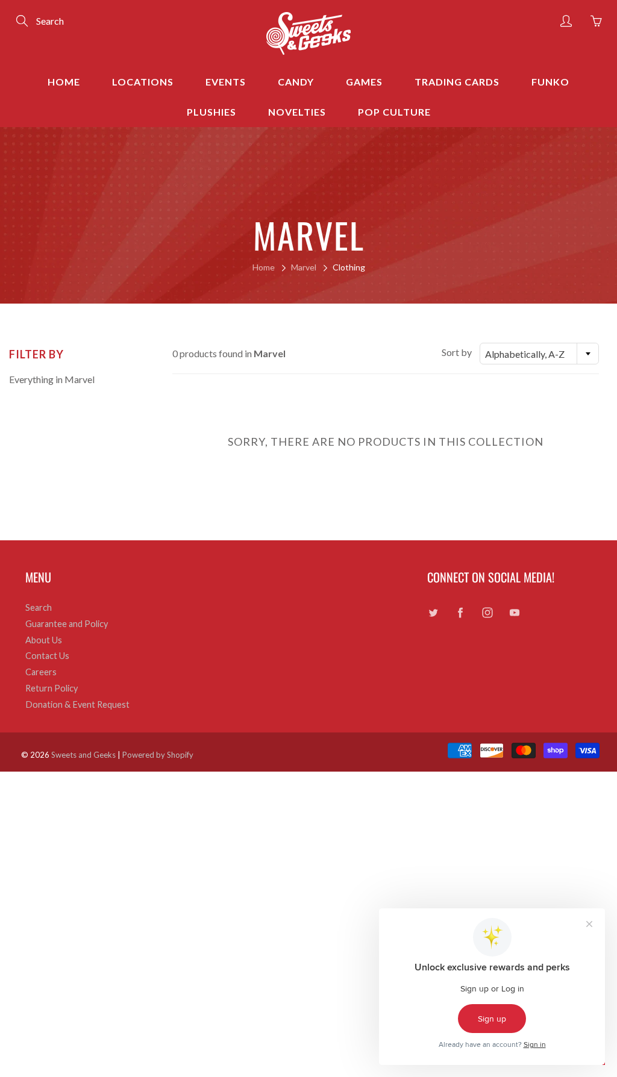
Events (225, 81)
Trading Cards (457, 81)
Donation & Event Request (77, 704)
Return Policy (51, 688)
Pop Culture (394, 111)
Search (38, 607)
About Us (43, 640)
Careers (41, 672)
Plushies (211, 111)
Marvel (303, 267)
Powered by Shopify (157, 755)
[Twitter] (433, 612)
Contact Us (47, 656)
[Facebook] (460, 612)
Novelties (297, 111)
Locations (143, 81)
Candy (296, 81)
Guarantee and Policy (66, 624)
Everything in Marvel (52, 379)
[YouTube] (514, 612)
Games (364, 81)
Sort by (457, 352)
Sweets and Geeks (83, 755)
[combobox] (539, 353)
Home (64, 81)
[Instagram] (487, 612)
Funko (550, 81)
